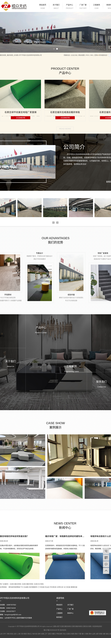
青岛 (11, 634)
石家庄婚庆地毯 (27, 584)
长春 (42, 634)
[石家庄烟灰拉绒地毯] (20, 94)
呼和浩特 (59, 634)
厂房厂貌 (83, 6)
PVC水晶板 (24, 587)
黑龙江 (29, 634)
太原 (97, 634)
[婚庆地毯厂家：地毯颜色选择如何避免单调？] (65, 566)
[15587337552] (106, 551)
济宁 (4, 634)
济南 (8, 634)
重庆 (25, 634)
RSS (87, 55)
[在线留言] (106, 564)
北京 (15, 634)
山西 (93, 634)
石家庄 (68, 634)
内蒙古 (53, 634)
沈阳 (49, 634)
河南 (86, 634)
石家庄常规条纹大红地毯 (65, 112)
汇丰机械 (41, 587)
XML (91, 55)
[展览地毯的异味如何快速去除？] (20, 566)
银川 (83, 634)
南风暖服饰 (33, 587)
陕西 (72, 634)
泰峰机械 (74, 587)
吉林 (38, 634)
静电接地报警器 (14, 587)
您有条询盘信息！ (101, 55)
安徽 (100, 634)
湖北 (107, 634)
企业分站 (74, 55)
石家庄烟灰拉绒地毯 (20, 112)
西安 (76, 634)
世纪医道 (53, 587)
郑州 (90, 634)
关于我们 (56, 6)
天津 (22, 634)
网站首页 (42, 6)
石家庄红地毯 (39, 584)
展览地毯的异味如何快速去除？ (14, 536)
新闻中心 (70, 613)
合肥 (103, 634)
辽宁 (45, 634)
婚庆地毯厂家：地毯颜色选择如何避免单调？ (65, 536)
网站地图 (81, 55)
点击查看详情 (20, 118)
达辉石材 (60, 587)
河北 (64, 634)
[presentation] (2, 32)
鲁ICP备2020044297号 (51, 630)
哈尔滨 (34, 634)
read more (65, 129)
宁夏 (79, 634)
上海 (18, 634)
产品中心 (69, 6)
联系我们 (59, 617)
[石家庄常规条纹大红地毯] (65, 94)
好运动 (47, 587)
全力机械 (67, 587)
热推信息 (67, 55)
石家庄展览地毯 (15, 584)
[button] (54, 49)
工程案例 (96, 6)
